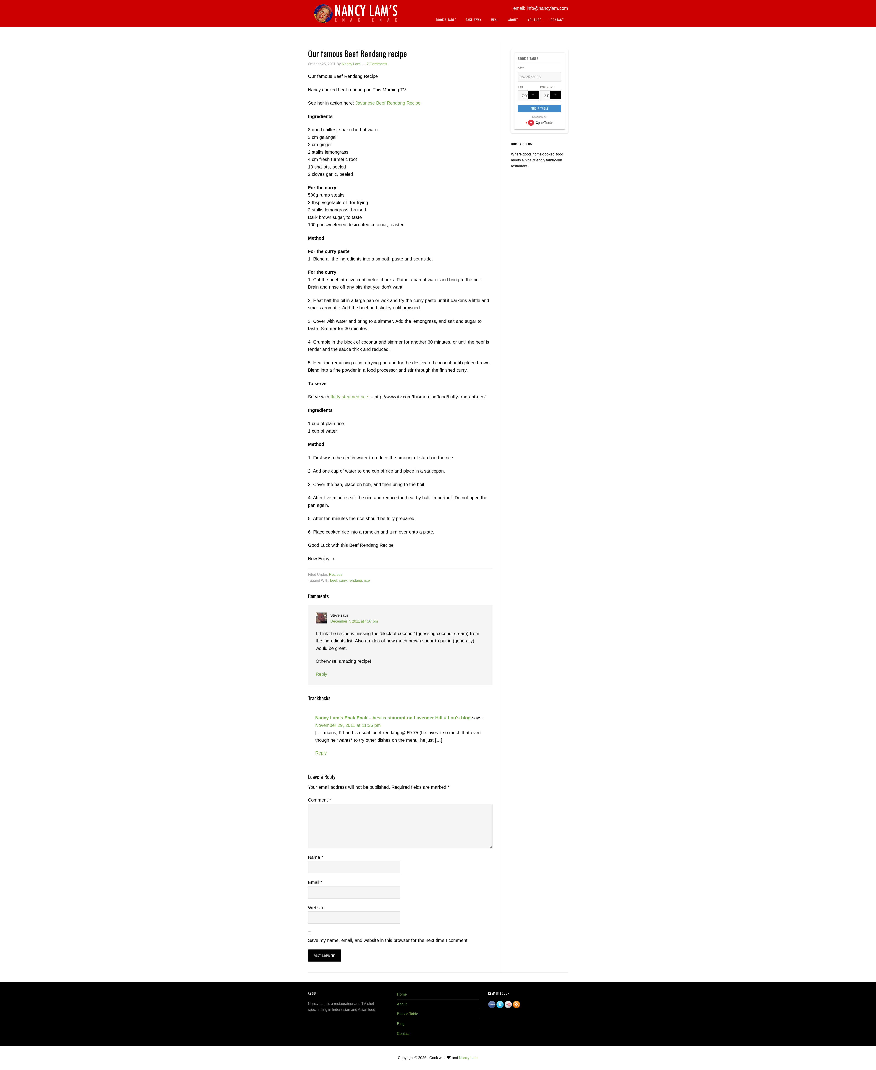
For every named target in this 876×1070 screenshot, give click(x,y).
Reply (321, 674)
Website (316, 907)
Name (315, 857)
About (402, 1004)
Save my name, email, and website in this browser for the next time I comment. (388, 940)
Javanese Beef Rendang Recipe (387, 102)
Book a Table (407, 1014)
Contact (403, 1034)
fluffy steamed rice (349, 396)
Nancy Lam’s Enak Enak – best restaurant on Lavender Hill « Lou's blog (393, 717)
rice (367, 580)
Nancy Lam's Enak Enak (356, 15)
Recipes (335, 574)
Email (315, 882)
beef (333, 580)
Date (521, 68)
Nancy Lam (468, 1058)
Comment (319, 799)
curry (343, 580)
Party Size (547, 87)
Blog (400, 1024)
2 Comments (377, 64)
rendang (355, 580)
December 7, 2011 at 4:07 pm (354, 621)
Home (402, 994)
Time (521, 87)
